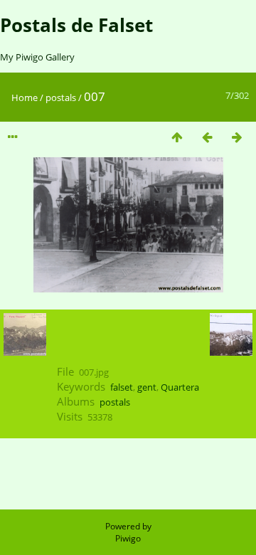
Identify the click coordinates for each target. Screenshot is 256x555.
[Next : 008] (237, 137)
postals (61, 97)
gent (146, 387)
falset (121, 387)
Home (24, 97)
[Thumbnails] (177, 137)
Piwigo (128, 538)
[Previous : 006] (207, 137)
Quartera (180, 387)
